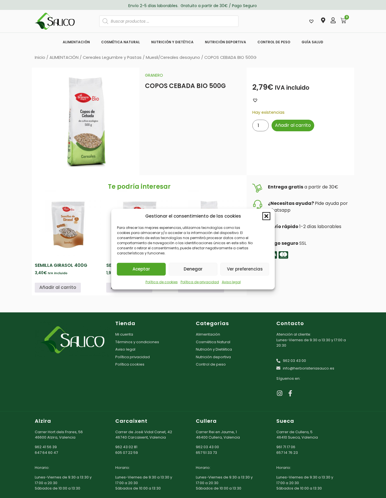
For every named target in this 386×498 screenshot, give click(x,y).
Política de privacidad (200, 281)
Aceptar (141, 269)
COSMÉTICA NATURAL (120, 42)
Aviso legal (231, 281)
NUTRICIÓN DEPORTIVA (225, 42)
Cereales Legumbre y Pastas (112, 57)
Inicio (40, 57)
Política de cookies (162, 281)
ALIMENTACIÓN (76, 42)
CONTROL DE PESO (273, 42)
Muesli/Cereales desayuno (173, 57)
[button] (266, 216)
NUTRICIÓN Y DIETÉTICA (172, 42)
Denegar (193, 269)
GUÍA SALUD (312, 42)
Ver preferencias (245, 269)
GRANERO (154, 75)
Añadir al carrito (293, 125)
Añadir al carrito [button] (57, 287)
